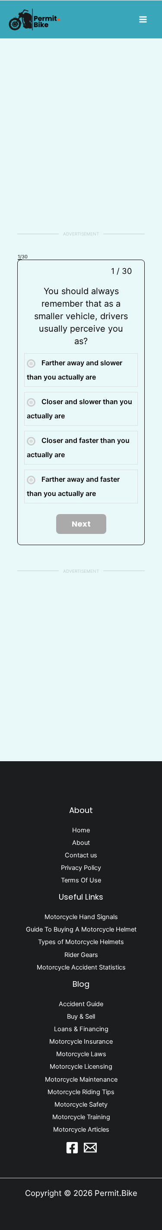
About (81, 843)
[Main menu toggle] (143, 19)
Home (81, 830)
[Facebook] (72, 1147)
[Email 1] (90, 1147)
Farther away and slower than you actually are (74, 369)
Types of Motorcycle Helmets (81, 942)
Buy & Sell (81, 1016)
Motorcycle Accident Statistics (81, 967)
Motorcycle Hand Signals (81, 917)
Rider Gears (81, 955)
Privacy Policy (81, 868)
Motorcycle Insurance (81, 1041)
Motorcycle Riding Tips (81, 1092)
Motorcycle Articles (81, 1129)
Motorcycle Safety (81, 1104)
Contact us (81, 855)
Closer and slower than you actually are (79, 408)
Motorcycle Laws (81, 1054)
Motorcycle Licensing (81, 1066)
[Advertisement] (81, 134)
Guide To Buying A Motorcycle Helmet (81, 929)
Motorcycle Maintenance (81, 1079)
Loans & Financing (81, 1029)
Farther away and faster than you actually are (73, 486)
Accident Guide (81, 1004)
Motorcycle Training (81, 1117)
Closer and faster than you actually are (78, 447)
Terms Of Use (81, 880)
